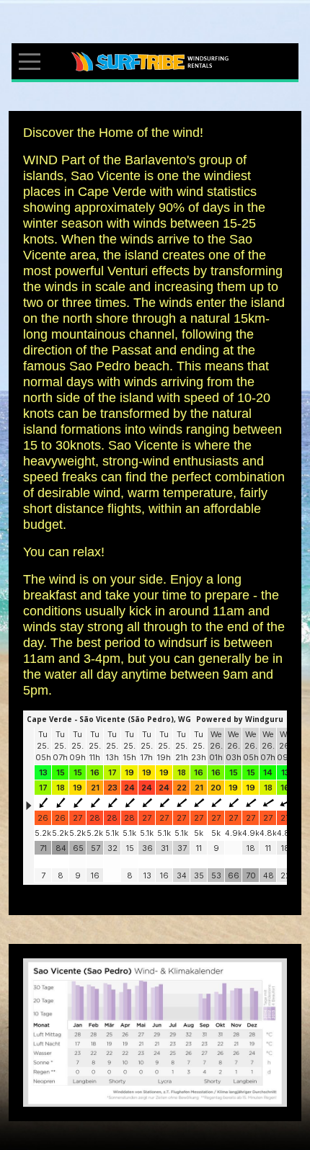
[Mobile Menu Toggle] (29, 61)
